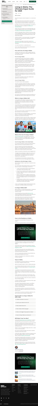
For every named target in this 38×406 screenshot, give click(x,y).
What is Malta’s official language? (22, 308)
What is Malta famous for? (21, 305)
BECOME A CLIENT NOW (25, 237)
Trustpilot (3, 23)
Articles (18, 4)
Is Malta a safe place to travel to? (22, 299)
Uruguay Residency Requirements (26, 388)
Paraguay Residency (26, 389)
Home (15, 4)
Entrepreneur (19, 391)
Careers (13, 388)
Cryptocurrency (19, 392)
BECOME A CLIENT (32, 1)
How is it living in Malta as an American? (23, 315)
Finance (19, 387)
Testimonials (13, 387)
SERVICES (13, 1)
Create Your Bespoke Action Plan (7, 21)
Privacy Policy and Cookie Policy (34, 403)
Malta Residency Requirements (25, 391)
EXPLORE (21, 1)
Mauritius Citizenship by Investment (26, 393)
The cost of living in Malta (19, 136)
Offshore (19, 388)
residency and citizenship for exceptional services (24, 30)
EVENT (24, 1)
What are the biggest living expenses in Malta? (24, 311)
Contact (13, 391)
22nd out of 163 (30, 193)
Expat (21, 4)
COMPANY (9, 1)
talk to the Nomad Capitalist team (20, 344)
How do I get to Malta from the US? (22, 302)
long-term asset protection (26, 335)
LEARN (17, 1)
